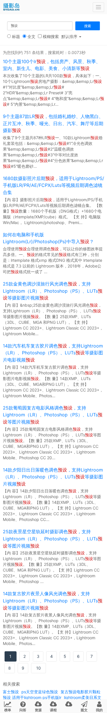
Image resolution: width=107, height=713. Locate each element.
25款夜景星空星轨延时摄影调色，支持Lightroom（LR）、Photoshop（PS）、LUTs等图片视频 (52, 538)
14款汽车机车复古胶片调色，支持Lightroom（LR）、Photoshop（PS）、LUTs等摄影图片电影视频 (53, 353)
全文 (30, 36)
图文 (84, 710)
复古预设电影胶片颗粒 (80, 691)
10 (38, 668)
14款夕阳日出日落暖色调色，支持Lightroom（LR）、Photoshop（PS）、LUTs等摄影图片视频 (53, 477)
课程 (53, 710)
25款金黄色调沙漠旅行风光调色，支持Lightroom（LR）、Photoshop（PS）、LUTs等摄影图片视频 (52, 291)
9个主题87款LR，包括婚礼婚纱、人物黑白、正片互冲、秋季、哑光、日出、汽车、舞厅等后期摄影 (53, 123)
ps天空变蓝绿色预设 (39, 691)
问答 (22, 710)
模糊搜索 (50, 36)
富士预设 (11, 691)
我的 (99, 710)
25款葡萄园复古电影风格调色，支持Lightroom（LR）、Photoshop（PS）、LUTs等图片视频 (52, 415)
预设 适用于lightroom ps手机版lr (32, 697)
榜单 (7, 710)
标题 (15, 36)
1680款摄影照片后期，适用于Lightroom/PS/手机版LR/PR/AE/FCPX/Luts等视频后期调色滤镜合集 (53, 185)
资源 (38, 710)
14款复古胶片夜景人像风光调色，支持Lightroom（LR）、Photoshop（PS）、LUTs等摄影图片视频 (52, 600)
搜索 (87, 26)
